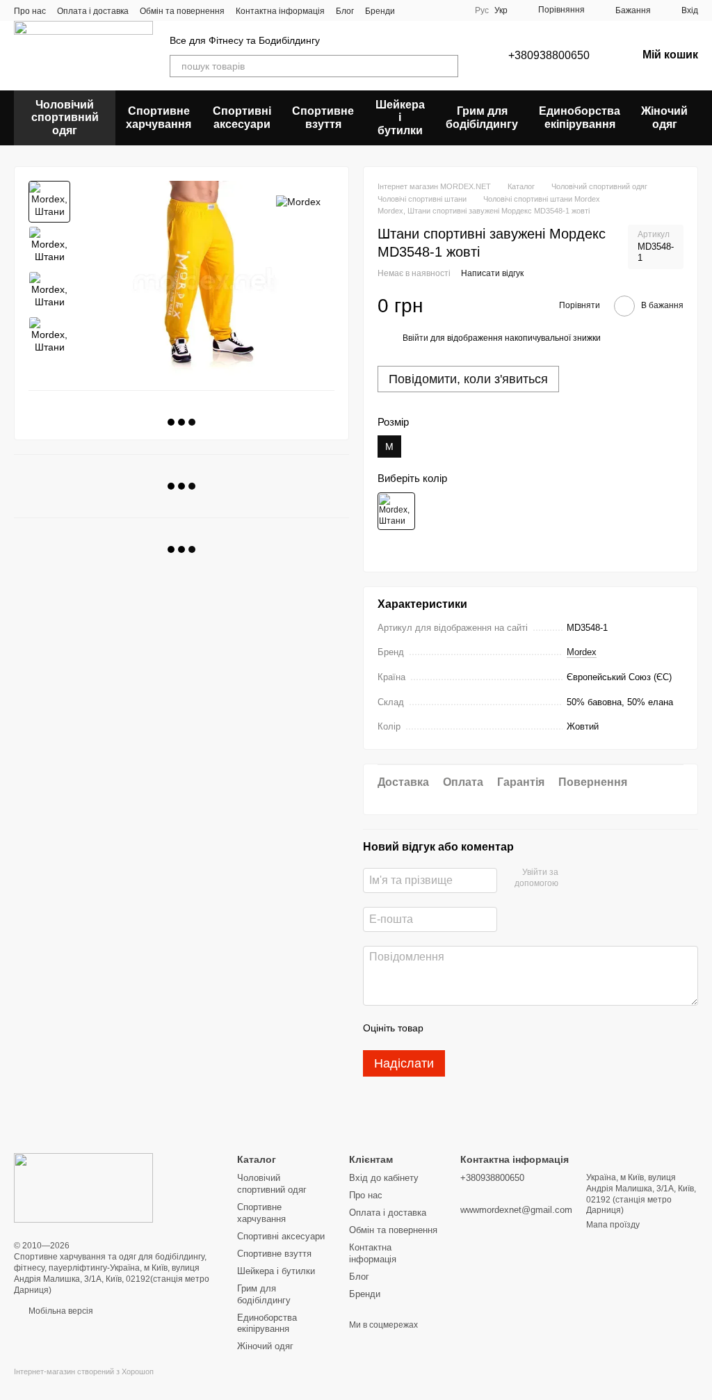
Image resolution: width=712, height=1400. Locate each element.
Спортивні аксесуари (242, 117)
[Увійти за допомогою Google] (596, 878)
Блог (345, 11)
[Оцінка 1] (446, 1028)
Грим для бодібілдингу (482, 117)
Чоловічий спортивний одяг (65, 117)
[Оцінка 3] (491, 1028)
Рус (482, 10)
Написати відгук (492, 273)
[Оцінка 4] (513, 1028)
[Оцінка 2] (469, 1028)
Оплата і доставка (93, 11)
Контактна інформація (280, 11)
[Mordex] (298, 201)
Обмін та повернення (182, 11)
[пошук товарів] (447, 66)
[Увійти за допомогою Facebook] (573, 878)
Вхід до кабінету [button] (384, 1178)
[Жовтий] (396, 511)
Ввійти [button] (415, 338)
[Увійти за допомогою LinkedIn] (618, 878)
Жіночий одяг (664, 117)
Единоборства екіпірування (579, 117)
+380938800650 (549, 55)
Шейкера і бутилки (400, 117)
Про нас (30, 11)
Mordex (582, 652)
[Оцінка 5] (535, 1028)
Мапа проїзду (613, 1225)
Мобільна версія (59, 1311)
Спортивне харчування (158, 117)
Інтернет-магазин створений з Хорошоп (84, 1371)
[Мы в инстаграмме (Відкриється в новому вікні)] (431, 10)
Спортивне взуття (323, 117)
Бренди (380, 11)
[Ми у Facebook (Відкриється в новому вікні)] (414, 10)
